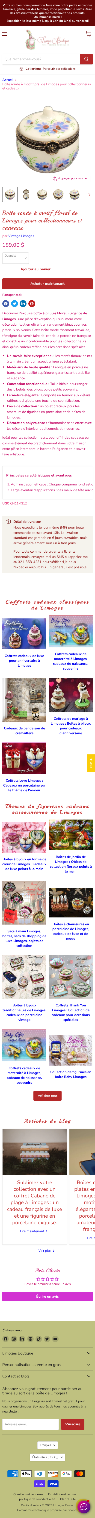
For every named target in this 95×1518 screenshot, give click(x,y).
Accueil (7, 80)
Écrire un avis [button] (47, 1296)
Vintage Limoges (21, 236)
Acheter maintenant (47, 283)
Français (45, 1445)
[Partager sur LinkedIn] (23, 303)
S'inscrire (73, 1424)
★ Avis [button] (91, 763)
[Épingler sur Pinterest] (31, 303)
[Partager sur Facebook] (5, 303)
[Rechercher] (86, 59)
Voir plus (45, 1251)
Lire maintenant (32, 1231)
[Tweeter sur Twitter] (14, 303)
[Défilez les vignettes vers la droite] (88, 194)
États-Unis (45, 1457)
